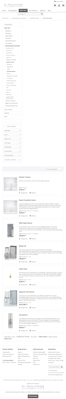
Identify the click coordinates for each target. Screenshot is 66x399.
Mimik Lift (22, 246)
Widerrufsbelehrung (24, 356)
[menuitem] (55, 5)
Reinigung (8, 33)
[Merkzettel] (55, 5)
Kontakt (20, 364)
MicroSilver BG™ (10, 48)
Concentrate (8, 151)
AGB (19, 358)
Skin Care (7, 28)
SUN (7, 87)
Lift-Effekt (8, 38)
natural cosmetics (10, 101)
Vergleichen (24, 193)
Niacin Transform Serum (27, 200)
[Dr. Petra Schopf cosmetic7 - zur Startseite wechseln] (13, 6)
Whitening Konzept (11, 80)
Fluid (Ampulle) (8, 155)
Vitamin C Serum (25, 177)
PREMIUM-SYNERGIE (11, 60)
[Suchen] (42, 14)
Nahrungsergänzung (11, 106)
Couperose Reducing (11, 85)
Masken (9, 73)
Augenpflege (8, 36)
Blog (5, 116)
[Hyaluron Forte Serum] (10, 299)
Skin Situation (8, 109)
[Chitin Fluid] (10, 276)
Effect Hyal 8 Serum (25, 223)
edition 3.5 (8, 57)
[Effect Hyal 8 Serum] (10, 230)
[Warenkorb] (63, 5)
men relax (8, 90)
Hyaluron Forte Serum (26, 292)
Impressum (36, 364)
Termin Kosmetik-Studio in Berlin (40, 355)
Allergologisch (8, 24)
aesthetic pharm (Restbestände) (10, 97)
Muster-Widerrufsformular (23, 353)
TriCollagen (9, 78)
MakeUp (6, 113)
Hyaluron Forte (23, 336)
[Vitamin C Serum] (10, 184)
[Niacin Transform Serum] (10, 207)
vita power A (23, 315)
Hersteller (7, 130)
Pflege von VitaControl (11, 103)
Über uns (35, 358)
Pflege (8, 69)
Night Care (7, 139)
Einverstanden (33, 396)
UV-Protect (7, 143)
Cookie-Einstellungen (39, 352)
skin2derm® (9, 53)
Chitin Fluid (23, 269)
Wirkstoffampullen (10, 41)
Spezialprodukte (11, 71)
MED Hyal (8, 94)
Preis (5, 134)
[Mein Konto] (59, 5)
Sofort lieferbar (11, 126)
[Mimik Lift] (10, 253)
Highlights (8, 31)
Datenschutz (36, 360)
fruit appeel (8, 43)
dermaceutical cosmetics (12, 46)
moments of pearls (10, 55)
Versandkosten (29, 380)
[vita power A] (10, 322)
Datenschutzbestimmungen (56, 372)
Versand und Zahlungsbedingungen (24, 361)
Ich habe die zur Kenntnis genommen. (56, 372)
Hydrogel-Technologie (12, 76)
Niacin (14, 337)
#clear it (8, 92)
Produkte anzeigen (10, 159)
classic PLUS (9, 50)
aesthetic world (10, 62)
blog (34, 362)
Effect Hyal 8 (43, 337)
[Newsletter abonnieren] (61, 367)
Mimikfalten (7, 147)
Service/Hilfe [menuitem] (60, 1)
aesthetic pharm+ (10, 83)
